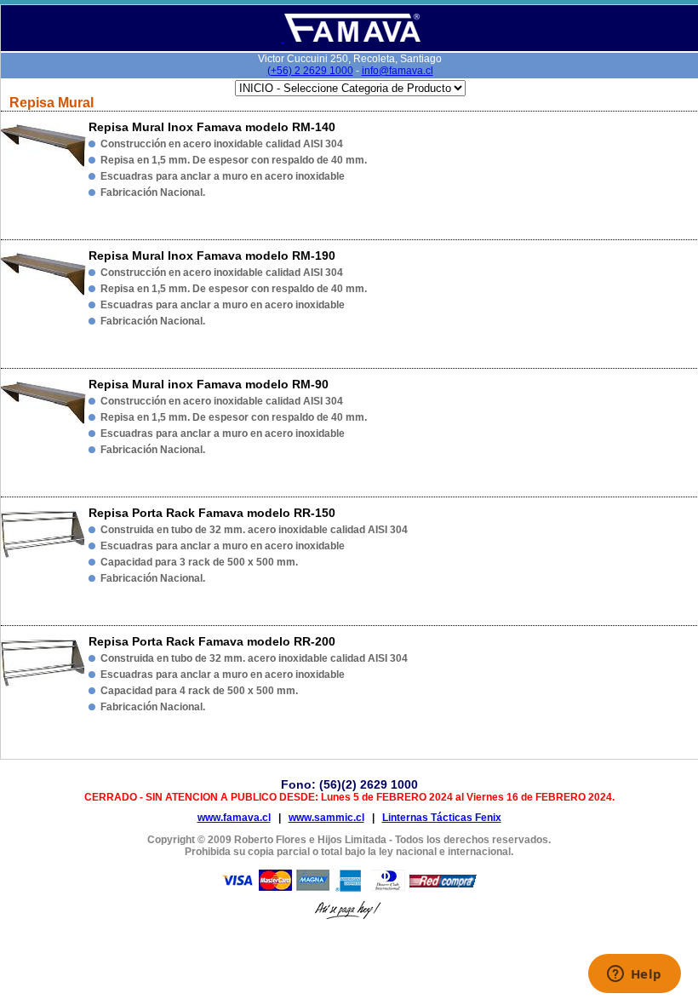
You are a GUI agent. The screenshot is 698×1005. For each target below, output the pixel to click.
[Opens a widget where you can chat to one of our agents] (634, 975)
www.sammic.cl (326, 818)
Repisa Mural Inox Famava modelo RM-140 (212, 127)
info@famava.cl (397, 71)
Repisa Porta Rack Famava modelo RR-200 (212, 641)
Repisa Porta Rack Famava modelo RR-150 (212, 513)
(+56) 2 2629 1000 (310, 71)
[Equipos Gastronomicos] (351, 38)
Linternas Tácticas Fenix (441, 818)
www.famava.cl (234, 818)
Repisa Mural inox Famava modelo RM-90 (209, 384)
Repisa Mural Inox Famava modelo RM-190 (212, 255)
